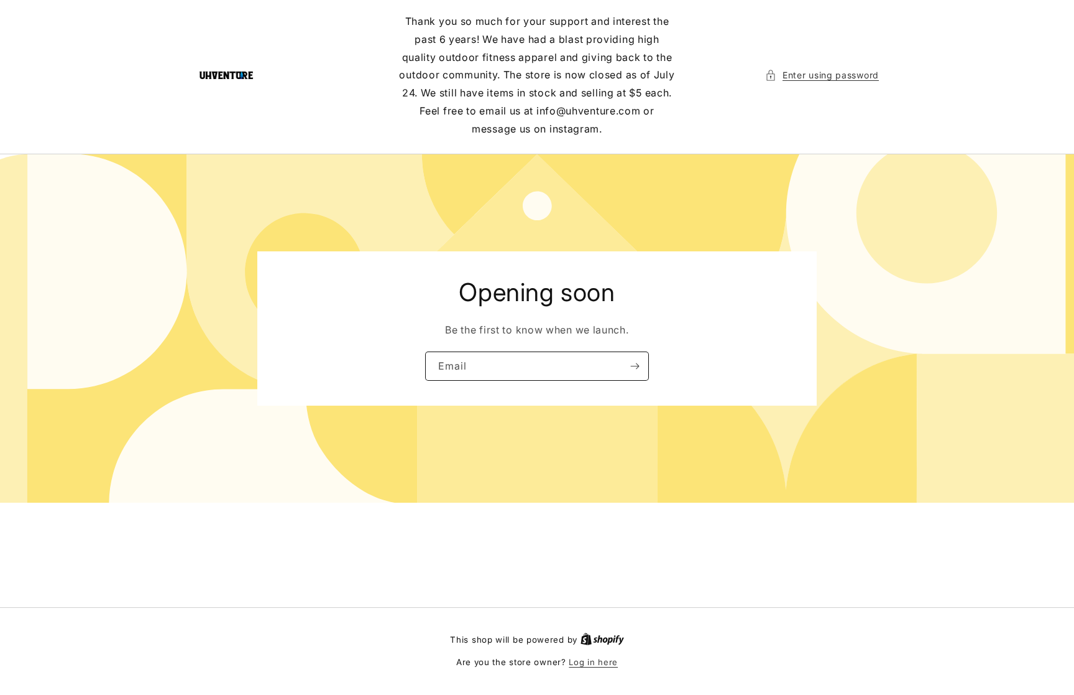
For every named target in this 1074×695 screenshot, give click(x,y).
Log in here (593, 662)
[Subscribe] (634, 365)
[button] (822, 75)
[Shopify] (602, 640)
